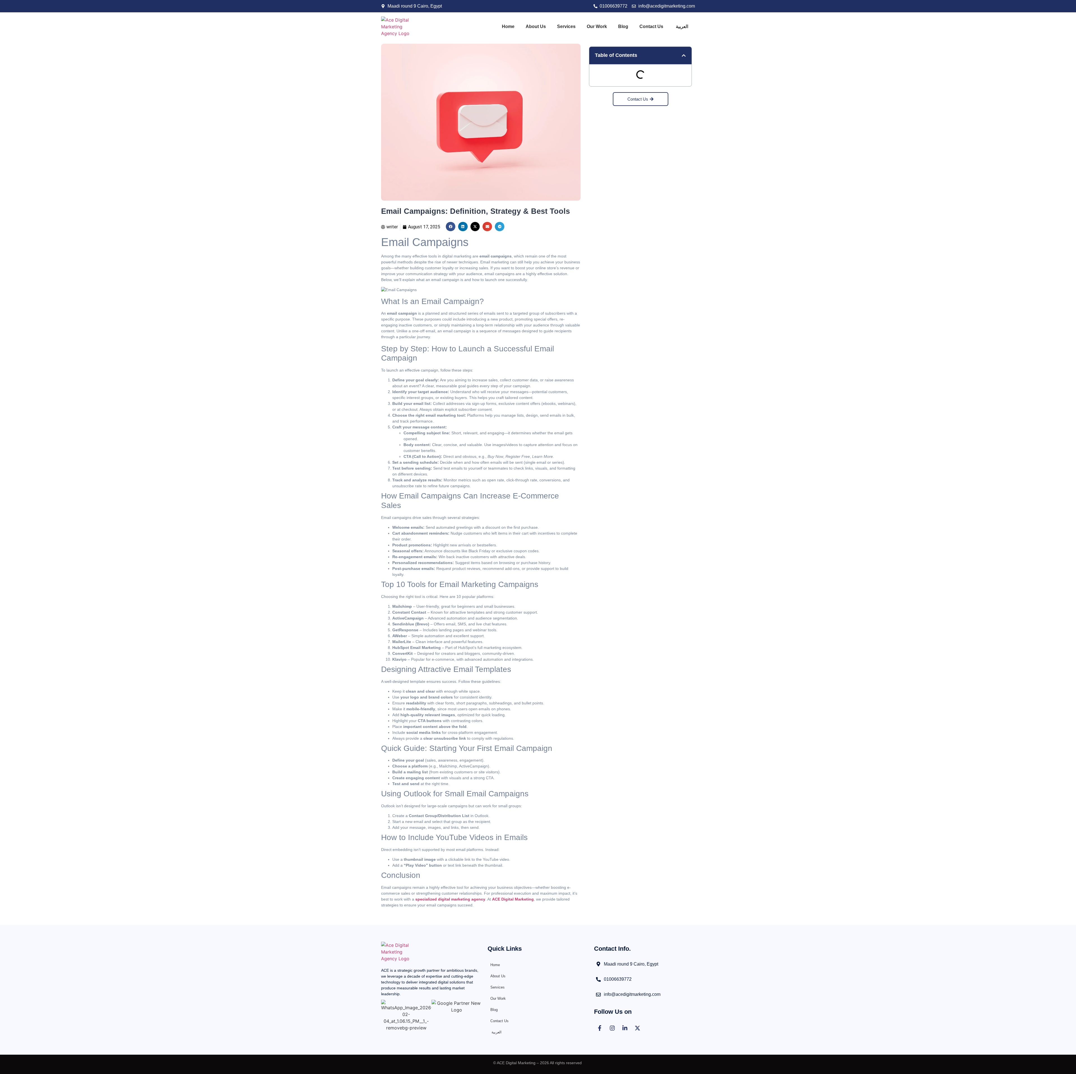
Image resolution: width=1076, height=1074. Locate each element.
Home (508, 26)
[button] (450, 226)
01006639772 (618, 979)
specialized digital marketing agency (450, 899)
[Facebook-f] (599, 1028)
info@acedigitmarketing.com (632, 994)
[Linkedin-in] (624, 1028)
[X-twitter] (637, 1028)
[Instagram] (612, 1028)
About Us (536, 26)
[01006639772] (598, 979)
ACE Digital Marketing (513, 899)
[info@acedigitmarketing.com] (598, 994)
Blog (623, 26)
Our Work (597, 26)
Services (566, 26)
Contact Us (651, 26)
